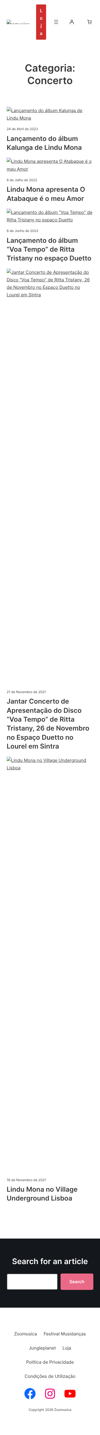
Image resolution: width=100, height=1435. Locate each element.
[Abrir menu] (56, 22)
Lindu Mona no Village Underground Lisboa (42, 1193)
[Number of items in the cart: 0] (89, 21)
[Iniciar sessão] (71, 21)
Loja (41, 22)
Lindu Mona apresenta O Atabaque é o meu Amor (46, 193)
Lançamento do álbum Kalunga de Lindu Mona (44, 143)
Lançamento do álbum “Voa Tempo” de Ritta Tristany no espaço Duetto (49, 249)
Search (76, 1281)
